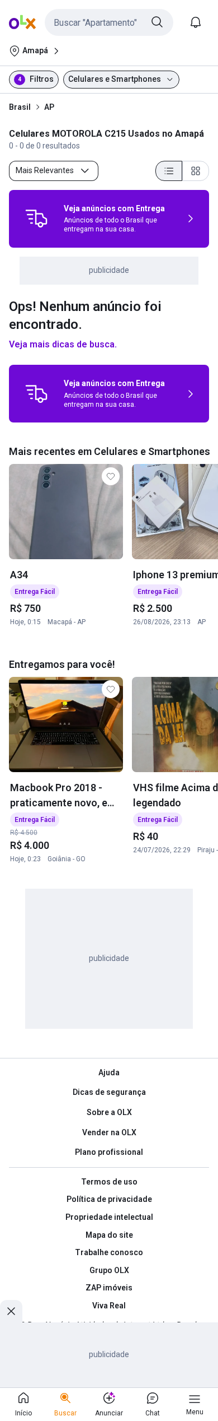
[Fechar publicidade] (11, 1311)
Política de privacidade (109, 1199)
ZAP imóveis (109, 1287)
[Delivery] (36, 218)
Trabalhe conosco (109, 1252)
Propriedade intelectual (109, 1217)
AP (49, 107)
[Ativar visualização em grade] (195, 171)
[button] (109, 22)
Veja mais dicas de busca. (63, 344)
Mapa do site (109, 1234)
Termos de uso (109, 1181)
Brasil (20, 107)
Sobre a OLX (109, 1112)
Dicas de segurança (109, 1092)
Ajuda (109, 1072)
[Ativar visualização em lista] (168, 171)
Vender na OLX (109, 1132)
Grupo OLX (109, 1270)
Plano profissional (109, 1152)
